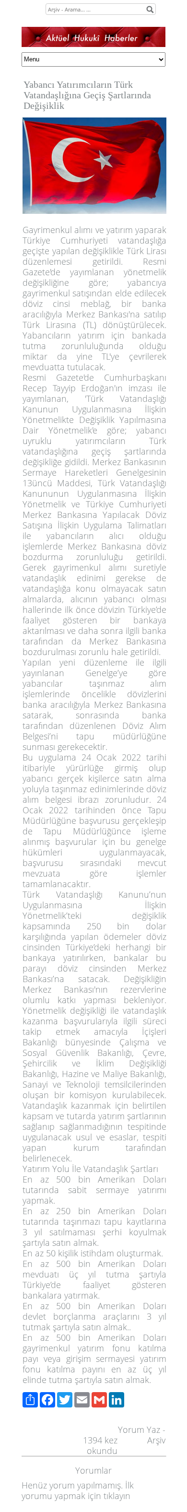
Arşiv (156, 1440)
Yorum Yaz (139, 1429)
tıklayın (117, 1495)
